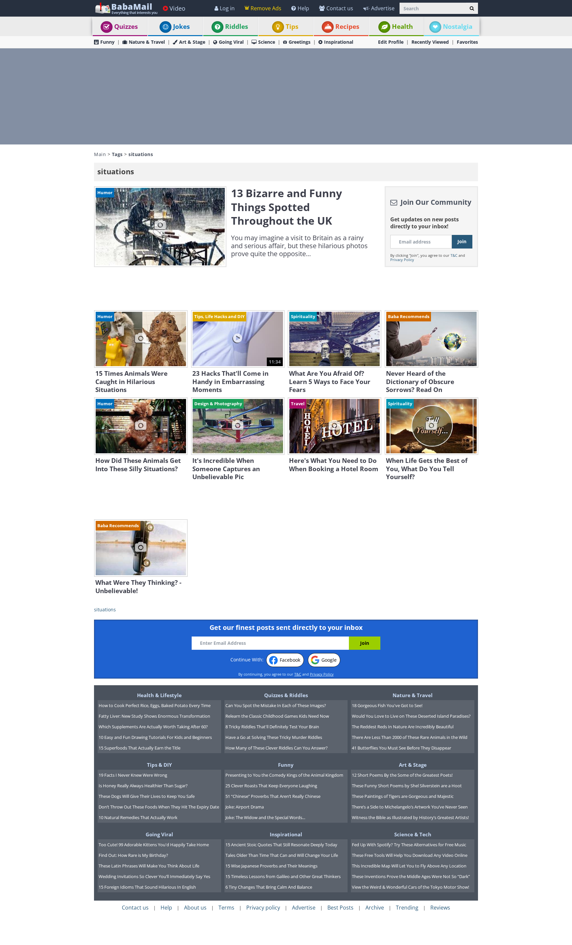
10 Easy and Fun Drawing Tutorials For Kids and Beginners (155, 737)
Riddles (236, 26)
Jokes (181, 26)
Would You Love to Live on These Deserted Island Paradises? (411, 716)
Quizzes (126, 26)
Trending (407, 907)
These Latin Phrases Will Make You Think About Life (149, 866)
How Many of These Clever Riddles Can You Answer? (276, 748)
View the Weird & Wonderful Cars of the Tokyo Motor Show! (410, 887)
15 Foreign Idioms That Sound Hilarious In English (147, 887)
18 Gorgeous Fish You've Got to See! (387, 705)
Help (303, 8)
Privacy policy (263, 907)
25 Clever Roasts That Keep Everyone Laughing (271, 786)
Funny (107, 42)
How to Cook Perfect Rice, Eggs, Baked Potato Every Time (155, 705)
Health (402, 26)
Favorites (467, 42)
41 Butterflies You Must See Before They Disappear (401, 748)
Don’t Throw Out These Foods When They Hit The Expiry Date (159, 807)
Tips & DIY (159, 764)
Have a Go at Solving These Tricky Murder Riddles (273, 737)
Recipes (347, 26)
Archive (374, 907)
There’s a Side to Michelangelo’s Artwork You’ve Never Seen (410, 807)
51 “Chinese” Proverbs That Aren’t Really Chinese (272, 796)
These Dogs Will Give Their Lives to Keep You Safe (147, 796)
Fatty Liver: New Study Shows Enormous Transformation (154, 716)
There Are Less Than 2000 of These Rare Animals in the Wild (409, 737)
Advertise (383, 8)
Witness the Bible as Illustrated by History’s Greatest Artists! (410, 817)
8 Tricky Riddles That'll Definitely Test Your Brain (272, 727)
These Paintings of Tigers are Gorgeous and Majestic (402, 796)
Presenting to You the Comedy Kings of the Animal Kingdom (284, 775)
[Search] (472, 8)
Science (266, 42)
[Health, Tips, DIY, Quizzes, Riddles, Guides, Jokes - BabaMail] (126, 8)
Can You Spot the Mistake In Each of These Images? (275, 705)
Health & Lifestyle (159, 695)
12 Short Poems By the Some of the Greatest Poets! (402, 775)
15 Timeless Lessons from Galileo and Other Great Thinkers (283, 876)
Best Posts (340, 907)
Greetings (299, 42)
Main (100, 154)
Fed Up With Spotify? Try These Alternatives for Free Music (409, 845)
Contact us (339, 8)
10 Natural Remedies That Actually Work (138, 817)
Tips (292, 26)
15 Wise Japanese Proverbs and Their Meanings (271, 866)
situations (105, 609)
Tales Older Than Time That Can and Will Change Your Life (281, 855)
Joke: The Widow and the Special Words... (265, 817)
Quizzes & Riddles (286, 695)
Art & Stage (192, 42)
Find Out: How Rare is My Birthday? (133, 855)
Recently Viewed (430, 42)
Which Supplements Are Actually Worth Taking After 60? (153, 727)
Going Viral (231, 42)
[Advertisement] (286, 96)
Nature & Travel (147, 42)
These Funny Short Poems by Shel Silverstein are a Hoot (407, 786)
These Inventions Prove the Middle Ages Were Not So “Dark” (411, 876)
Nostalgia (457, 26)
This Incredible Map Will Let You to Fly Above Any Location (409, 866)
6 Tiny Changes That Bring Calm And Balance (268, 887)
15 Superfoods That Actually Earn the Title (139, 748)
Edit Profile (391, 42)
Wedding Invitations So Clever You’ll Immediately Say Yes (154, 876)
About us (195, 907)
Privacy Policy (402, 259)
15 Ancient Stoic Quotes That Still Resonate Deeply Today (281, 845)
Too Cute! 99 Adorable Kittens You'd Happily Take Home (154, 845)
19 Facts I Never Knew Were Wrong (133, 775)
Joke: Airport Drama (244, 807)
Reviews (440, 907)
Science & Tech (412, 834)
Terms (226, 907)
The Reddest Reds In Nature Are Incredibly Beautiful (402, 727)
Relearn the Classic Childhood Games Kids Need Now (277, 716)
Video (177, 8)
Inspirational (338, 42)
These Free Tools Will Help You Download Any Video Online (409, 855)
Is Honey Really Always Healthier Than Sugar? (143, 786)
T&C (454, 255)
